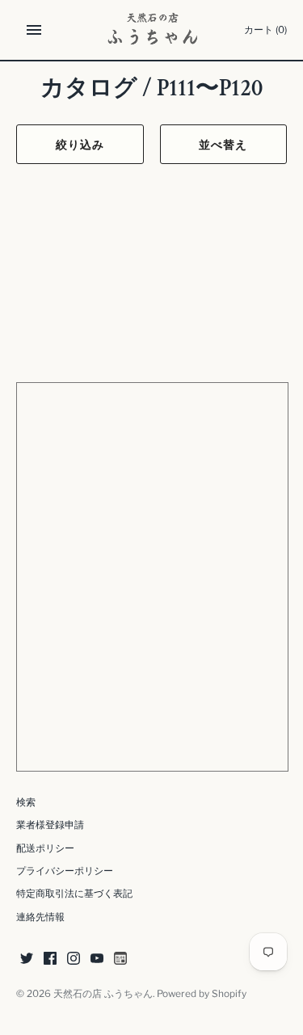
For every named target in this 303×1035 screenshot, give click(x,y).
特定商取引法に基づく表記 (74, 893)
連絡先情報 (40, 917)
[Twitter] (26, 959)
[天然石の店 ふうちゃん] (151, 30)
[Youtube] (96, 959)
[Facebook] (50, 959)
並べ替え (223, 144)
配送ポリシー (45, 848)
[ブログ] (120, 959)
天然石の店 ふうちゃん (103, 993)
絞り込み (80, 144)
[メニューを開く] (34, 30)
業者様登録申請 (50, 825)
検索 (26, 802)
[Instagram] (73, 959)
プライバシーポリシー (64, 871)
